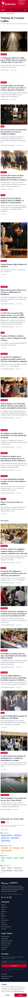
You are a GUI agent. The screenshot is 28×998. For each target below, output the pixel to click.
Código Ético (4, 938)
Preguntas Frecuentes (7, 976)
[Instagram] (7, 897)
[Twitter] (5, 897)
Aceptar (21, 995)
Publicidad (4, 974)
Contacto (3, 949)
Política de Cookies (6, 943)
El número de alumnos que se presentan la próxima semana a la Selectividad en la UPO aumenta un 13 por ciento (13, 459)
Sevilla (3, 909)
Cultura (3, 922)
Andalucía (3, 911)
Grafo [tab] (7, 822)
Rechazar (7, 995)
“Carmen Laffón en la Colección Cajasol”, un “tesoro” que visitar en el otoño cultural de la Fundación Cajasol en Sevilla (13, 88)
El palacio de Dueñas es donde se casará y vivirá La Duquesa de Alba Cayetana (13, 338)
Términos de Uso (5, 945)
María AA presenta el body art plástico (12, 503)
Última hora (4, 907)
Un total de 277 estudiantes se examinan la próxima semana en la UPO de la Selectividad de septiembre (14, 359)
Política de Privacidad (6, 940)
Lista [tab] (3, 822)
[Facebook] (2, 897)
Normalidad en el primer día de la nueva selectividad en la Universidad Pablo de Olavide (13, 655)
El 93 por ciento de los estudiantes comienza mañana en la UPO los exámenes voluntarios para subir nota (14, 551)
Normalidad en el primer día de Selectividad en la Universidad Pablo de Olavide (13, 435)
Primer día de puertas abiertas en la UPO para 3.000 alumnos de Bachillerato (13, 292)
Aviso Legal (4, 947)
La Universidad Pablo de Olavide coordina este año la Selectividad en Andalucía (13, 481)
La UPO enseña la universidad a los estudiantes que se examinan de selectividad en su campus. (13, 758)
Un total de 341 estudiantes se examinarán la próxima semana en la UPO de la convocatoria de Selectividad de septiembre (14, 574)
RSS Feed (3, 929)
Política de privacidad (5, 970)
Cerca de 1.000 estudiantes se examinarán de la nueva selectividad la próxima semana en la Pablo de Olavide (13, 678)
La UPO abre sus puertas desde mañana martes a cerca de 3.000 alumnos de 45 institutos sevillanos (13, 315)
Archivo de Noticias (6, 926)
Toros (2, 918)
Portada (3, 905)
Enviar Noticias (5, 978)
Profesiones (4, 924)
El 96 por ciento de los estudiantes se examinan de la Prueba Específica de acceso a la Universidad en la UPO (14, 613)
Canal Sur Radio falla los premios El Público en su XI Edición (14, 717)
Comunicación (5, 920)
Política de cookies (19, 991)
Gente (2, 913)
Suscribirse (14, 965)
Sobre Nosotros (5, 936)
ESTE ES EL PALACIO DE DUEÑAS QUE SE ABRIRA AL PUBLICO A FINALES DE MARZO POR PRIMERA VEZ (12, 201)
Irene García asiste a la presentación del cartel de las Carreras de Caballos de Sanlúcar (14, 131)
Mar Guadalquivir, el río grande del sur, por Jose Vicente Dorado (13, 799)
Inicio (2, 13)
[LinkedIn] (10, 897)
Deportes (3, 915)
